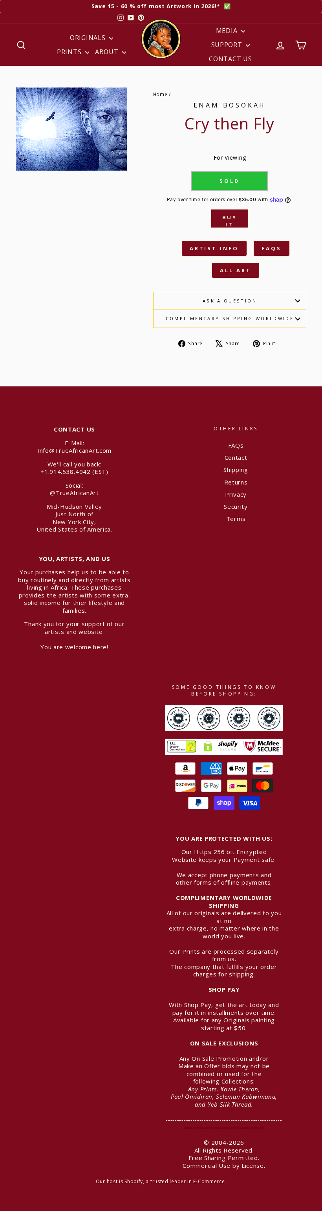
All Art (235, 270)
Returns (236, 482)
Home (160, 94)
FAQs (272, 248)
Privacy (236, 494)
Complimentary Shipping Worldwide (230, 318)
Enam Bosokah (230, 105)
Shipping (235, 469)
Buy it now (230, 221)
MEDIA (227, 30)
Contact (236, 457)
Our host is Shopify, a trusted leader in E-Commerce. (161, 1181)
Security (236, 506)
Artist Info (214, 248)
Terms (236, 519)
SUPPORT (227, 44)
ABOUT (107, 51)
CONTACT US (230, 59)
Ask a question (230, 301)
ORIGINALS (88, 37)
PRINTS (70, 51)
